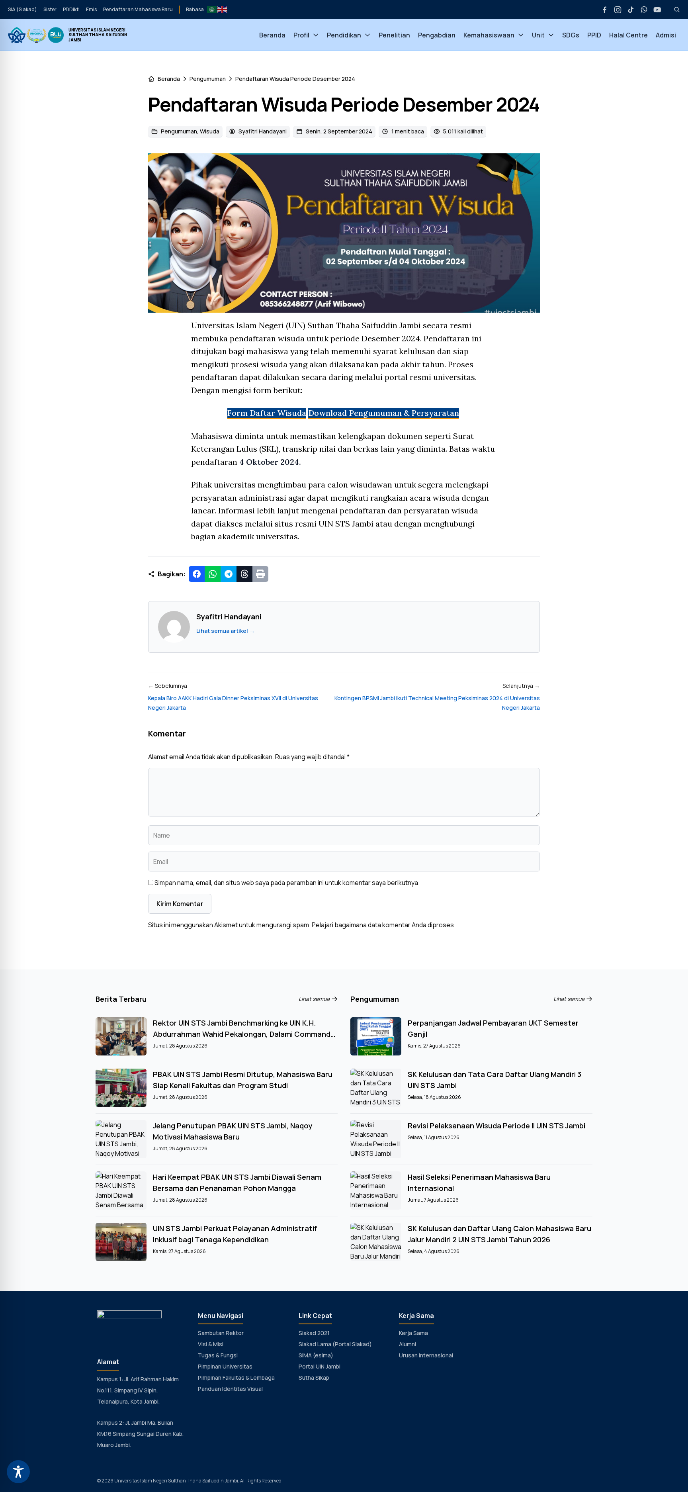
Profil (301, 35)
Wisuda (209, 131)
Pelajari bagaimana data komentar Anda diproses (383, 924)
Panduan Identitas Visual (230, 1388)
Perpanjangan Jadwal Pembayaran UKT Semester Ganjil (493, 1028)
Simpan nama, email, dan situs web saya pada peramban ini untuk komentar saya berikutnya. (287, 882)
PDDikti (71, 9)
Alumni (407, 1344)
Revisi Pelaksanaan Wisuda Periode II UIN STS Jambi (496, 1125)
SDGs (570, 35)
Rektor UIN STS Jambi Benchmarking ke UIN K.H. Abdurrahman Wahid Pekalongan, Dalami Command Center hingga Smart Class (241, 1029)
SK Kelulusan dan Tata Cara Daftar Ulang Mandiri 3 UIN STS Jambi (494, 1079)
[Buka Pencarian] (673, 9)
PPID (594, 35)
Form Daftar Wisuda (266, 413)
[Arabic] (212, 9)
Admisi (666, 35)
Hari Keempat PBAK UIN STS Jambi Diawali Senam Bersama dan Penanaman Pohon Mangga (237, 1182)
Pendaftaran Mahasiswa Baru (138, 9)
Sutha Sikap (314, 1377)
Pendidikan (344, 35)
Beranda (272, 35)
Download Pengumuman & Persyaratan (383, 413)
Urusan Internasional (426, 1355)
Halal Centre (628, 35)
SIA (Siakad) (22, 9)
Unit (538, 35)
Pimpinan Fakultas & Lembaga (236, 1377)
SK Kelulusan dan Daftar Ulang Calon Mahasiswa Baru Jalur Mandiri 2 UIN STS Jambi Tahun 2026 (499, 1234)
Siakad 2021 (314, 1333)
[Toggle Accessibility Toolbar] (18, 1471)
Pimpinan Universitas (225, 1366)
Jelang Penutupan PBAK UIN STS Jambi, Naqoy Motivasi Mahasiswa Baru (233, 1131)
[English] (222, 9)
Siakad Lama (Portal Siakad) (335, 1344)
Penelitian (394, 35)
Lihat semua (314, 998)
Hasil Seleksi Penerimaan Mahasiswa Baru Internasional (479, 1182)
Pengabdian (436, 35)
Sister (50, 9)
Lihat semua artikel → (225, 630)
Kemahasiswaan (488, 35)
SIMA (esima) (316, 1355)
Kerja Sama (413, 1333)
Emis (91, 9)
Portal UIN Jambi (319, 1366)
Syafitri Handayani (262, 131)
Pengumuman (208, 78)
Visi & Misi (210, 1344)
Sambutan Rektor (221, 1333)
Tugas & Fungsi (218, 1355)
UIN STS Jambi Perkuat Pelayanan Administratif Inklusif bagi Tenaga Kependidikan (235, 1234)
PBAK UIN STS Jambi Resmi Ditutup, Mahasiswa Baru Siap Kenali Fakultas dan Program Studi (242, 1079)
